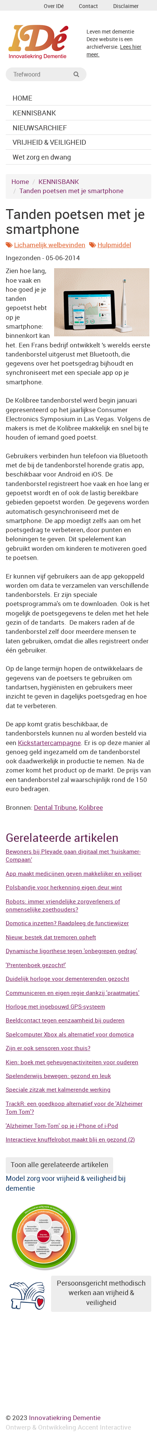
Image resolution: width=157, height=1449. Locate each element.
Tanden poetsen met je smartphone (71, 190)
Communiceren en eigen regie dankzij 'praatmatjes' (72, 992)
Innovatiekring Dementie (65, 1417)
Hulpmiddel (114, 244)
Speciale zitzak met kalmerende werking (58, 1089)
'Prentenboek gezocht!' (36, 965)
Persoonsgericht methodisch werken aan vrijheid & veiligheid (101, 1292)
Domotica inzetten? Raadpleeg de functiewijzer (67, 923)
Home (20, 181)
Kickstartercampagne (49, 742)
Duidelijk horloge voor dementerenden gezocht (67, 978)
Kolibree (91, 807)
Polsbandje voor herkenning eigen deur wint (64, 887)
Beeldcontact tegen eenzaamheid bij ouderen (65, 1020)
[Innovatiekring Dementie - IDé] (38, 41)
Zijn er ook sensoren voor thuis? (48, 1048)
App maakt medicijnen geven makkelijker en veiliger (74, 873)
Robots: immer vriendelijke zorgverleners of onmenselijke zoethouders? (63, 905)
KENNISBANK (58, 181)
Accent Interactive (104, 1427)
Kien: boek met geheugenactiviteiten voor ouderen (72, 1062)
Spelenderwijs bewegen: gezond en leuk (58, 1076)
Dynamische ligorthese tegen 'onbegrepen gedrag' (71, 951)
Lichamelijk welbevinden (49, 244)
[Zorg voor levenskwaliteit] (44, 1235)
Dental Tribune (55, 807)
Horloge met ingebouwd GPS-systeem (55, 1006)
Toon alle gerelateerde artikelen (59, 1164)
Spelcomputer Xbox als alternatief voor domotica (70, 1034)
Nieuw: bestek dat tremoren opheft (51, 937)
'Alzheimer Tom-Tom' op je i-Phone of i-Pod (62, 1125)
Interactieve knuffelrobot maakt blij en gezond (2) (70, 1139)
